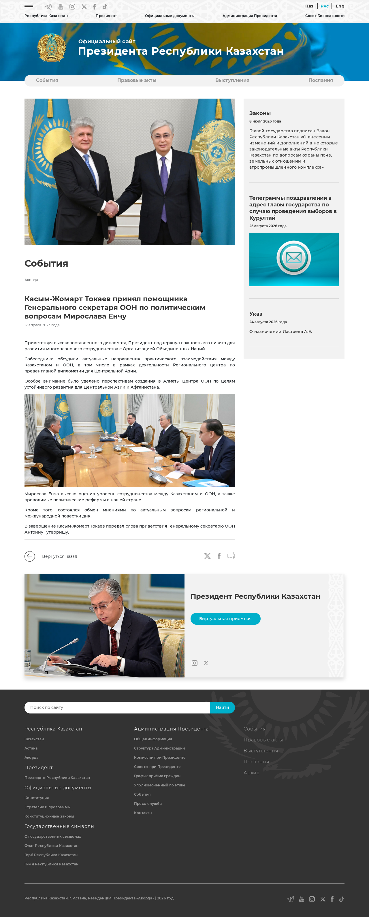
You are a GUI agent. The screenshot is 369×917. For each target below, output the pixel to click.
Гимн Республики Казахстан (51, 864)
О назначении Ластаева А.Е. (280, 331)
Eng (340, 6)
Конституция (37, 798)
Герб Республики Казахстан (51, 855)
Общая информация (153, 739)
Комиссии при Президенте (160, 757)
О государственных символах (53, 836)
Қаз (309, 6)
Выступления (232, 80)
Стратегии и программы (48, 807)
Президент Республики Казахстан (57, 777)
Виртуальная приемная (225, 618)
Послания (320, 80)
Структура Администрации (159, 748)
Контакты (143, 813)
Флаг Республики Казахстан (51, 845)
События (47, 80)
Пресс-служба (148, 803)
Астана (31, 748)
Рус (325, 6)
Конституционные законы (49, 816)
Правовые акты (137, 80)
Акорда (31, 757)
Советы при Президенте (157, 767)
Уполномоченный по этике (160, 785)
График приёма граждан (157, 776)
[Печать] (231, 555)
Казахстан (34, 739)
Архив (252, 772)
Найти (222, 707)
